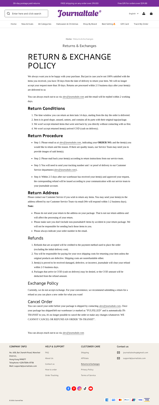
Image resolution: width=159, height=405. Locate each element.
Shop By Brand (90, 23)
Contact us (50, 364)
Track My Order (141, 23)
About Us (49, 358)
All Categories (44, 23)
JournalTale (19, 400)
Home (13, 23)
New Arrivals (27, 23)
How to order (51, 369)
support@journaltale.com (134, 358)
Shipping (85, 352)
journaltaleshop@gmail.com (135, 352)
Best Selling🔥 (109, 23)
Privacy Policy (87, 369)
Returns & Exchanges (90, 364)
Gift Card (124, 23)
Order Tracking (51, 375)
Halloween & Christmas (67, 23)
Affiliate (85, 358)
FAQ (47, 352)
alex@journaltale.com (73, 96)
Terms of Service (88, 375)
